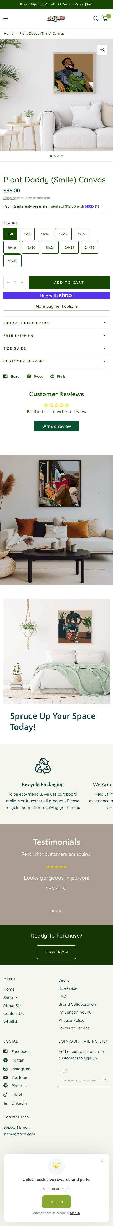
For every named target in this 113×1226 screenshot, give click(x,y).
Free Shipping (18, 335)
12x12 (63, 234)
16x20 (30, 247)
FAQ (62, 996)
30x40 (12, 261)
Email (63, 1070)
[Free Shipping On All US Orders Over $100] (56, 4)
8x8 (10, 234)
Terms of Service (74, 1028)
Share (14, 376)
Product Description (27, 323)
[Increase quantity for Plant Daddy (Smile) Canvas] (22, 282)
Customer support (24, 361)
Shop (8, 997)
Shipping (9, 198)
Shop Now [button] (56, 952)
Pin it (61, 376)
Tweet (38, 376)
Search (65, 980)
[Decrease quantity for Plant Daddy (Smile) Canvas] (8, 282)
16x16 (12, 247)
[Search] (95, 18)
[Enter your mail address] (104, 1080)
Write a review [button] (56, 426)
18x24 (50, 247)
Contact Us (13, 1013)
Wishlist (10, 1021)
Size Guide (15, 348)
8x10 (26, 234)
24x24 (69, 247)
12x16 (82, 234)
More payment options (57, 306)
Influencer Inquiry (75, 1012)
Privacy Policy (71, 1020)
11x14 (45, 234)
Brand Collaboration (77, 1004)
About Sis (11, 1005)
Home (8, 33)
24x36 (89, 247)
